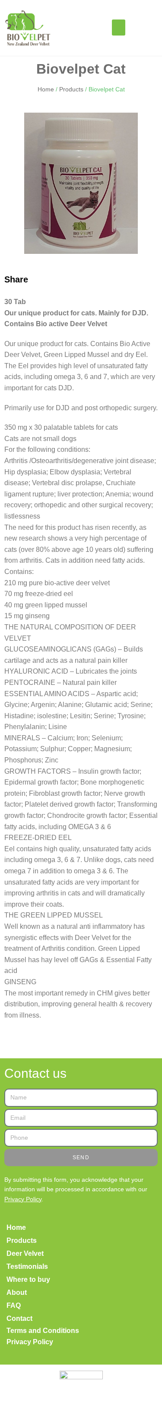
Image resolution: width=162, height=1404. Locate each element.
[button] (119, 27)
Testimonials (27, 1266)
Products (71, 89)
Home (46, 89)
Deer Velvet (25, 1253)
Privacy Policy (22, 1199)
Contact (19, 1318)
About (16, 1292)
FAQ (13, 1305)
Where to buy (28, 1279)
